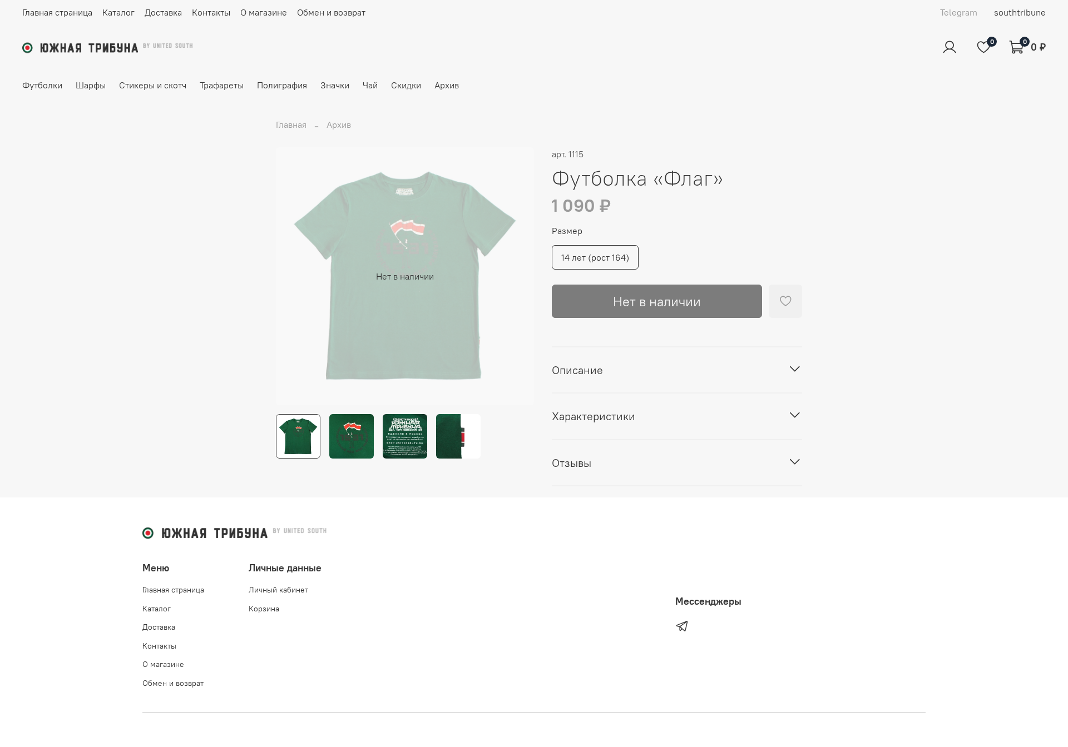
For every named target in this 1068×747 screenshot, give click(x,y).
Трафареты (222, 85)
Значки (334, 85)
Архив (446, 85)
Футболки (42, 85)
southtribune (1020, 12)
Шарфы (91, 85)
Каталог (118, 12)
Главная (291, 124)
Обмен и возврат (331, 12)
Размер (567, 231)
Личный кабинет (278, 590)
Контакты (211, 12)
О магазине (263, 12)
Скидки (406, 85)
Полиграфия (282, 85)
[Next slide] (516, 276)
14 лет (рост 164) (595, 257)
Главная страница (57, 12)
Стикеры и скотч (152, 85)
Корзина (264, 609)
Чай (370, 85)
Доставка (163, 12)
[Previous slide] (293, 276)
